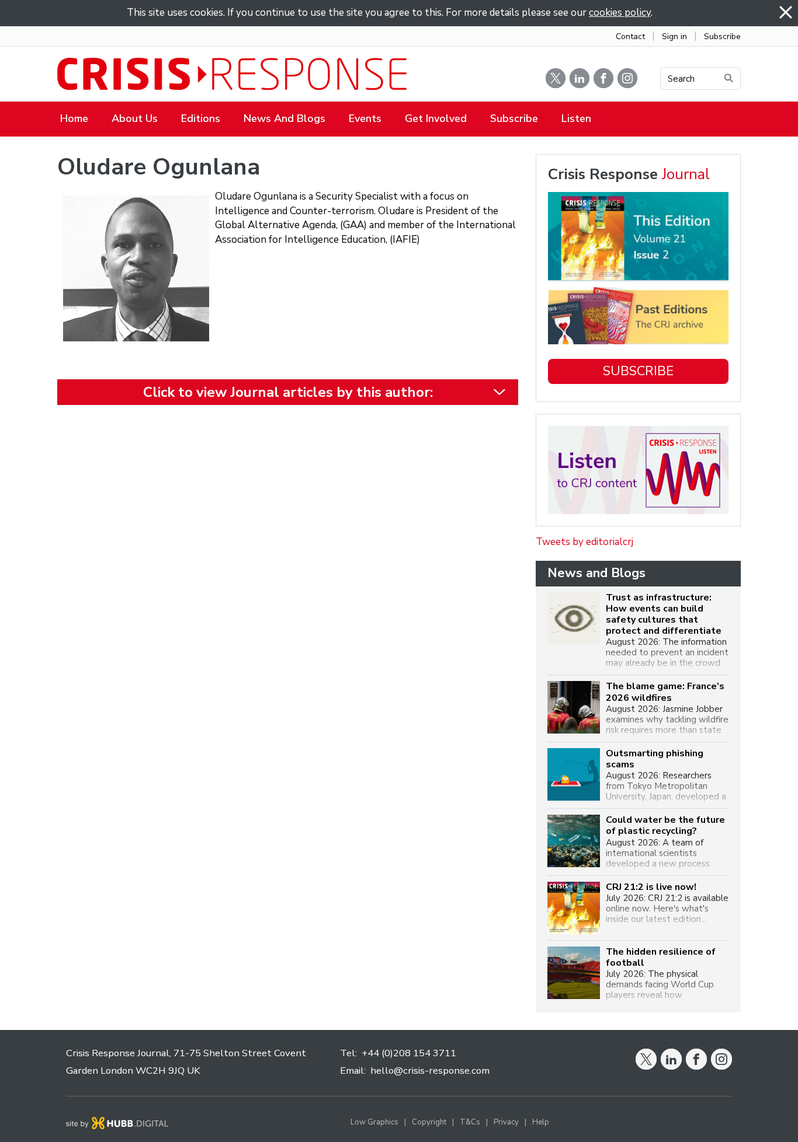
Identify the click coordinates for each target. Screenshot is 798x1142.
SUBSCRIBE (638, 371)
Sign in (674, 36)
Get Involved (436, 118)
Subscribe (722, 36)
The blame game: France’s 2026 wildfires (665, 692)
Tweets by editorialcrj (584, 542)
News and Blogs (284, 118)
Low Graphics (374, 1122)
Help (540, 1122)
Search (681, 79)
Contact (630, 36)
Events (365, 118)
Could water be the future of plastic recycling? (665, 826)
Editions (200, 118)
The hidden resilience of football (661, 958)
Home (74, 118)
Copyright (429, 1122)
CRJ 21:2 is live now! (651, 887)
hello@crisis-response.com (430, 1070)
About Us (135, 118)
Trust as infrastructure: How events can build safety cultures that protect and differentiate (663, 614)
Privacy (506, 1122)
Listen (576, 118)
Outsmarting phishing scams (654, 759)
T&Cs (470, 1122)
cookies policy (620, 12)
